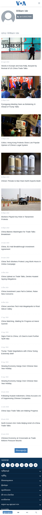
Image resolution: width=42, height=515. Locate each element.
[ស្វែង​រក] (36, 512)
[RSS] (26, 465)
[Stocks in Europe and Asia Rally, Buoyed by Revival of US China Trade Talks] (21, 49)
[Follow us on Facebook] (3, 465)
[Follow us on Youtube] (12, 465)
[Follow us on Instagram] (17, 465)
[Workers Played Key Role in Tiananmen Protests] (21, 199)
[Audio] (27, 512)
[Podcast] (31, 465)
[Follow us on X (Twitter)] (8, 465)
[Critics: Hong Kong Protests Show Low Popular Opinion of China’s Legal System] (21, 125)
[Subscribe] (36, 465)
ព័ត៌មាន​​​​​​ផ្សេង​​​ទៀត (21, 450)
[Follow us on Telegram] (22, 465)
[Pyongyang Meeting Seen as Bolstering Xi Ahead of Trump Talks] (21, 87)
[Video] (18, 512)
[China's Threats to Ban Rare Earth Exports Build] (21, 164)
